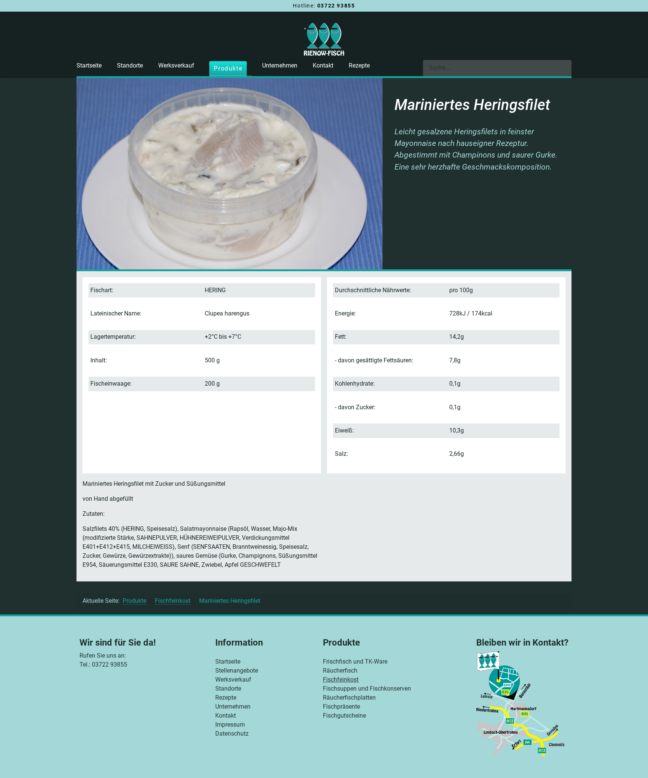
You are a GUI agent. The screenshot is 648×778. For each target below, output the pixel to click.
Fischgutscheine (344, 715)
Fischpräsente (341, 706)
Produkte (228, 68)
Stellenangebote (236, 670)
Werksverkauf (176, 65)
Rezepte (359, 65)
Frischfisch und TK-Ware (355, 661)
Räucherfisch (340, 670)
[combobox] (497, 68)
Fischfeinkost (340, 679)
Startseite (89, 65)
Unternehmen (279, 65)
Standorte (130, 65)
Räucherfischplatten (349, 697)
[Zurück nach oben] (635, 764)
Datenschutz (232, 733)
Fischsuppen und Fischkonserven (367, 688)
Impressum (230, 724)
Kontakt (323, 65)
